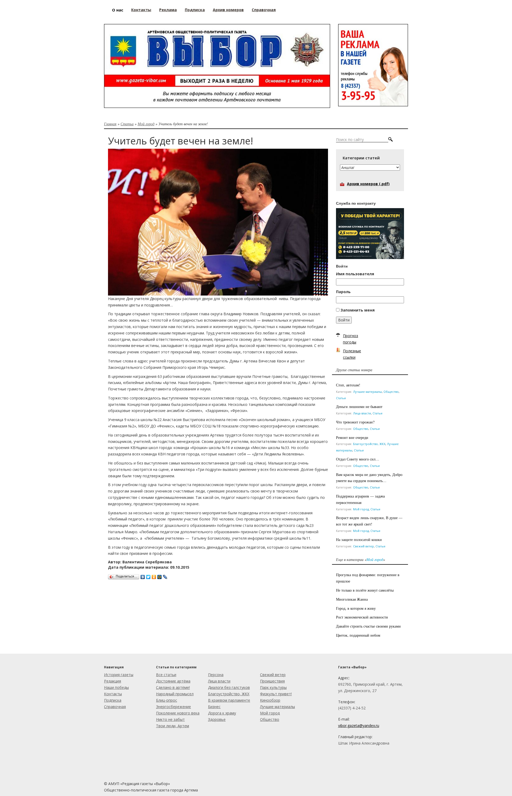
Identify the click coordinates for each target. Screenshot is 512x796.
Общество (391, 392)
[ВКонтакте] (143, 575)
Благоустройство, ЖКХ (369, 444)
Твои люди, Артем (172, 725)
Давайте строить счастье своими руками (368, 626)
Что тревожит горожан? (355, 422)
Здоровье (217, 719)
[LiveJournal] (165, 575)
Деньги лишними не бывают (359, 406)
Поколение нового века (177, 713)
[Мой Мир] (159, 575)
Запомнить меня (358, 310)
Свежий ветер (363, 546)
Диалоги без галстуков (229, 687)
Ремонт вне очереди (352, 437)
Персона (215, 674)
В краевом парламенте (229, 700)
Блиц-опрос (166, 700)
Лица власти (362, 413)
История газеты (118, 674)
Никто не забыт (170, 719)
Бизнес (214, 706)
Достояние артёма (173, 681)
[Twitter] (148, 575)
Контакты (113, 693)
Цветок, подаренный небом (358, 635)
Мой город (146, 123)
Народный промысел (175, 693)
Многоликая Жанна (352, 599)
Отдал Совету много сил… (358, 459)
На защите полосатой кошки (359, 539)
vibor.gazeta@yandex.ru (358, 725)
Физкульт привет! (276, 693)
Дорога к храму (222, 713)
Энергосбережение (173, 706)
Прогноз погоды (350, 339)
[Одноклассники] (154, 575)
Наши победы (116, 687)
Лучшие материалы (367, 392)
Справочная (115, 706)
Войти (344, 319)
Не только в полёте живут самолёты (365, 590)
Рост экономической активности (362, 617)
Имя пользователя (355, 273)
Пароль (343, 291)
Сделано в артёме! (173, 687)
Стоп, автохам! (348, 384)
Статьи (127, 123)
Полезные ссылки (352, 354)
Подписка (112, 700)
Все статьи (166, 674)
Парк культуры (273, 687)
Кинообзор (270, 700)
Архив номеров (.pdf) (368, 183)
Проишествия (272, 681)
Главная (110, 123)
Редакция (112, 681)
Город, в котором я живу (356, 608)
